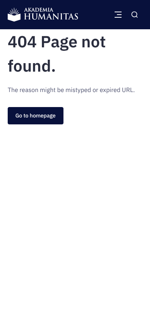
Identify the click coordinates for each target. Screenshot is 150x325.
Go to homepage (35, 115)
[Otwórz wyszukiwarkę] (134, 14)
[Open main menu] (118, 14)
